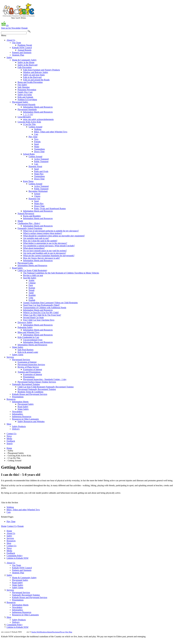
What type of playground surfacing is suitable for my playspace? (51, 231)
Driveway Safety (25, 322)
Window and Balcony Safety (35, 72)
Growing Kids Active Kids (29, 122)
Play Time (33, 137)
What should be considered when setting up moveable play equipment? (54, 236)
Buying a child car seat (33, 275)
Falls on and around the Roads (36, 80)
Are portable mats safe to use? (36, 238)
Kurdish (32, 295)
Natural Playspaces (26, 213)
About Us (11, 40)
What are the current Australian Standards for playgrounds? (48, 255)
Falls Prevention (25, 67)
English (32, 300)
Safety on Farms (25, 94)
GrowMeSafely (24, 117)
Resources (11, 399)
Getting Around (35, 127)
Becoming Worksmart (38, 191)
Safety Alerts (17, 354)
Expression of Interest (27, 362)
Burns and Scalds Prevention (30, 82)
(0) (7, 25)
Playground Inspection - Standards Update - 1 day (44, 379)
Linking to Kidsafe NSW (17, 558)
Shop (9, 424)
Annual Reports (24, 50)
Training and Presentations (29, 372)
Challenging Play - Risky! (29, 223)
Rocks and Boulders (32, 216)
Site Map (68, 632)
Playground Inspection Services (31, 364)
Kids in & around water (28, 352)
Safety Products (19, 426)
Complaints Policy (15, 555)
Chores (37, 196)
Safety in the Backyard (27, 65)
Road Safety (17, 268)
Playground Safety (20, 102)
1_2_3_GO (28, 114)
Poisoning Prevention (27, 89)
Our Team (16, 42)
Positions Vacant (25, 45)
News (9, 436)
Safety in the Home (26, 62)
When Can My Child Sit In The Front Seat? (42, 315)
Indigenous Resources (21, 416)
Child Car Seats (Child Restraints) (32, 270)
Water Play (39, 174)
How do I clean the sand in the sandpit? (40, 241)
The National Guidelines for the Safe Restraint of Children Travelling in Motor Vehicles (61, 273)
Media (9, 438)
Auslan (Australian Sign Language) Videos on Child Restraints (50, 302)
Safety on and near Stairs (34, 75)
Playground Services (21, 359)
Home (9, 448)
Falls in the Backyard (32, 77)
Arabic (32, 280)
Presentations (29, 377)
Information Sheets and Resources (38, 107)
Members (43, 632)
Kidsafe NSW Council (22, 47)
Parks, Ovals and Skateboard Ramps (50, 208)
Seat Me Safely (29, 278)
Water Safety (17, 347)
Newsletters (17, 411)
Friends (37, 141)
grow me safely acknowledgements (38, 119)
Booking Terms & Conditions (30, 392)
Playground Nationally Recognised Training (37, 389)
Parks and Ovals (41, 171)
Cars (36, 134)
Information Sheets (20, 401)
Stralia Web (35, 632)
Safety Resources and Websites (31, 421)
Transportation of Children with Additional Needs (44, 307)
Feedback (11, 441)
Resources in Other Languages (25, 419)
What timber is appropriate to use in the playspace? (45, 243)
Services (10, 357)
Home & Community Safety (24, 60)
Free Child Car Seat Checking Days (38, 320)
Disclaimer (56, 632)
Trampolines (39, 149)
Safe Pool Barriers (25, 349)
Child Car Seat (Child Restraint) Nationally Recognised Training (46, 387)
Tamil (31, 293)
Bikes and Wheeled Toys (28, 332)
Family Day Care (25, 92)
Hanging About (35, 166)
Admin (49, 632)
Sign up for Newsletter (11, 28)
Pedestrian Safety (25, 327)
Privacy (62, 632)
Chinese (32, 283)
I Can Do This (29, 124)
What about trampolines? (34, 248)
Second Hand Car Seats (33, 317)
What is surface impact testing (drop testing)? (42, 233)
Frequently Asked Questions (30, 228)
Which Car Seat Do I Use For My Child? (41, 312)
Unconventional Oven (32, 340)
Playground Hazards (26, 104)
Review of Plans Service (28, 367)
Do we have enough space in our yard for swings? (45, 250)
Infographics (17, 414)
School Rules (29, 154)
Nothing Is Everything (27, 99)
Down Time (39, 151)
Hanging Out (34, 198)
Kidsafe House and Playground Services (29, 394)
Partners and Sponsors (21, 52)
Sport (36, 144)
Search (10, 443)
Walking (37, 129)
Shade (20, 221)
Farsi (31, 285)
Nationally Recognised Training (26, 384)
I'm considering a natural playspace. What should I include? (49, 245)
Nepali (31, 290)
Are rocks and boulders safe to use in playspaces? (44, 253)
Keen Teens (28, 181)
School (37, 193)
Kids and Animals (25, 97)
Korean (32, 288)
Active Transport (41, 159)
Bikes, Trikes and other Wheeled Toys (50, 132)
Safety (9, 57)
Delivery (16, 429)
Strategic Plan (18, 55)
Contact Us (11, 433)
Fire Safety (22, 85)
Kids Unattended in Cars (28, 337)
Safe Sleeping (24, 87)
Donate (24, 28)
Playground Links (25, 263)
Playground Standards (27, 109)
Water (36, 146)
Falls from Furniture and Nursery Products (41, 70)
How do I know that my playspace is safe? (41, 258)
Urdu (31, 297)
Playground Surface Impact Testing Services (37, 382)
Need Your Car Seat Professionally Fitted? (41, 305)
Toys (36, 139)
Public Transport (41, 161)
